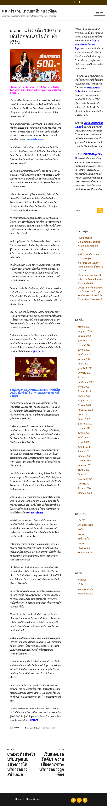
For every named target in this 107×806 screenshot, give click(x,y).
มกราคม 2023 (84, 373)
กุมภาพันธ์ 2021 (85, 479)
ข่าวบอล (81, 534)
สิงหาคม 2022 (84, 396)
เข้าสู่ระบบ (82, 580)
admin (16, 728)
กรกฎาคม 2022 (85, 400)
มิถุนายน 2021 (84, 460)
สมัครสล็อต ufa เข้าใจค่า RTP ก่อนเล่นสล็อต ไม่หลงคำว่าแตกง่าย (91, 266)
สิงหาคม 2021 (84, 451)
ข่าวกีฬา (81, 529)
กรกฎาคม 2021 (84, 456)
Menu (99, 12)
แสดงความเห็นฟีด (85, 589)
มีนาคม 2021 (83, 474)
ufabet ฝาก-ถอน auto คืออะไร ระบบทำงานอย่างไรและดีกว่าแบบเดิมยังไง (90, 279)
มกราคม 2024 (84, 345)
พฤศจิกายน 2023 (85, 354)
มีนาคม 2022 (84, 419)
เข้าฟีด (80, 584)
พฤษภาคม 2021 (85, 465)
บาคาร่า (81, 543)
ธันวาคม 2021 (84, 433)
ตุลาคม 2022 (83, 386)
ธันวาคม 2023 (84, 350)
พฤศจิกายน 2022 (86, 382)
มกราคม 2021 (84, 483)
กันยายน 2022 (84, 391)
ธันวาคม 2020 (84, 488)
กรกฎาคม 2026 (85, 331)
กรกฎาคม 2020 (85, 493)
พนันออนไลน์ (84, 548)
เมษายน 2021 (84, 470)
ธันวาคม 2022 (84, 377)
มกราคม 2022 (84, 428)
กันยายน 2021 (84, 446)
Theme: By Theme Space (27, 799)
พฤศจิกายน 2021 (85, 437)
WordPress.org (85, 593)
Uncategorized (85, 525)
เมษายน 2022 (84, 414)
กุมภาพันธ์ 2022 (85, 423)
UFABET (82, 520)
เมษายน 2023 (84, 359)
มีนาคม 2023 (84, 363)
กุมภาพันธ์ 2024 (85, 340)
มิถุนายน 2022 (84, 405)
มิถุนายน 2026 (84, 336)
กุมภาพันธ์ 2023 (85, 368)
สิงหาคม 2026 (84, 326)
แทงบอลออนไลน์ (49, 728)
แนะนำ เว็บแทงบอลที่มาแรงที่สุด (29, 11)
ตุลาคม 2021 (83, 442)
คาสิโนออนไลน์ (84, 538)
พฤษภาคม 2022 (85, 410)
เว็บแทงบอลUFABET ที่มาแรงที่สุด (87, 44)
